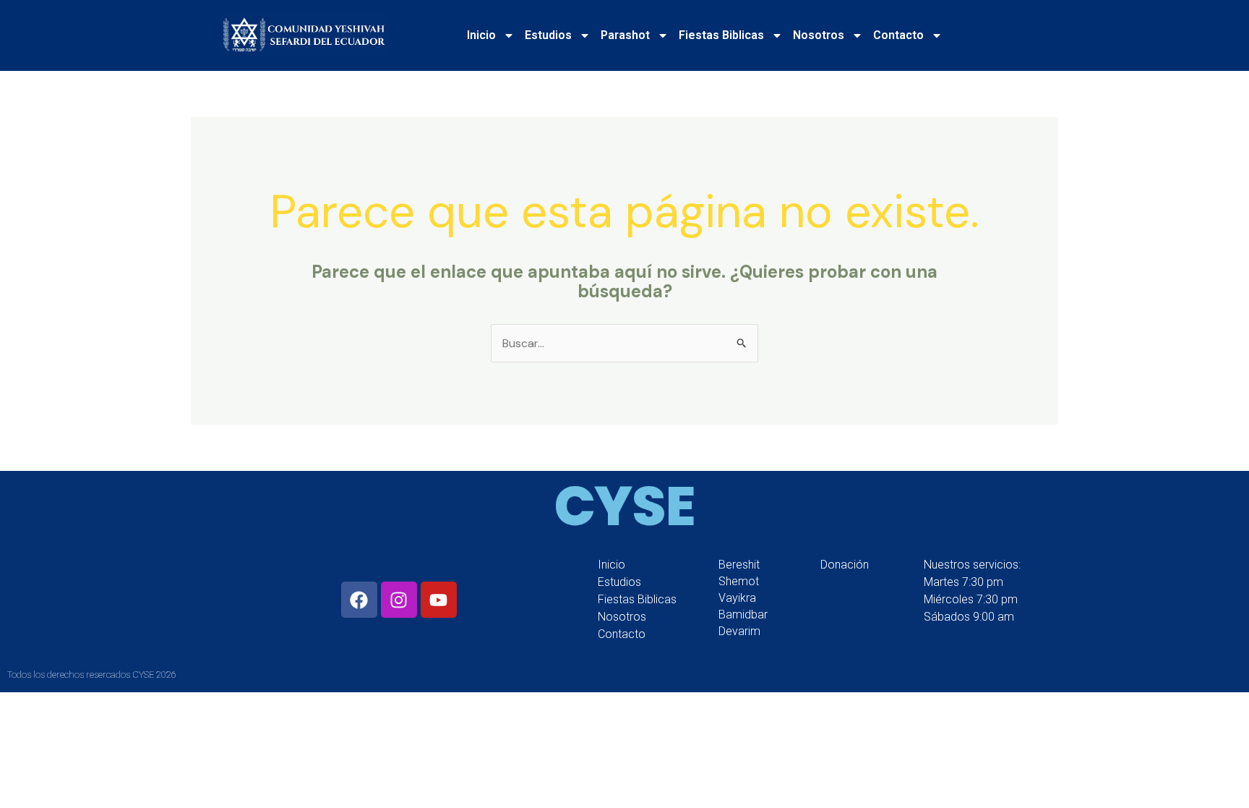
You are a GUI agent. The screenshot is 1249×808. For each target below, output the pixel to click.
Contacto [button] (898, 35)
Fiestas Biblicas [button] (721, 35)
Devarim (739, 631)
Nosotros (622, 617)
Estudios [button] (548, 35)
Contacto (621, 634)
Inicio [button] (481, 35)
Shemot (738, 581)
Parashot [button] (625, 35)
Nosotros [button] (818, 35)
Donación (844, 564)
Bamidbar (743, 614)
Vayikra (737, 598)
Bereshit (739, 564)
